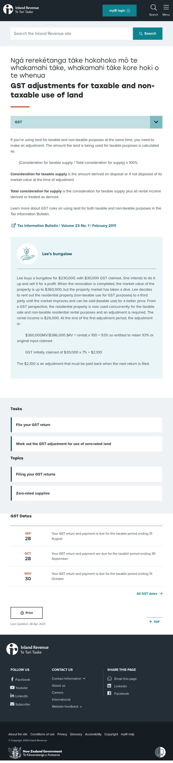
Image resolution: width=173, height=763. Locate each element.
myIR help (127, 734)
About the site (17, 734)
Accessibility (93, 734)
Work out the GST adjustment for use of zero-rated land (63, 443)
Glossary (76, 734)
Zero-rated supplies (33, 493)
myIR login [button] (117, 10)
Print (29, 613)
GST (18, 122)
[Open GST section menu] (156, 122)
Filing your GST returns (35, 474)
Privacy (62, 734)
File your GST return (33, 424)
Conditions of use (42, 734)
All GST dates (147, 594)
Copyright (111, 734)
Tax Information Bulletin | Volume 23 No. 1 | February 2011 (66, 225)
